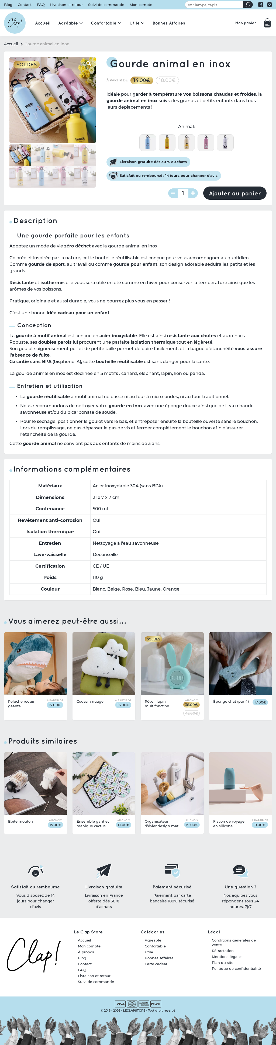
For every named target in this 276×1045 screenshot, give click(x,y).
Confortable (155, 946)
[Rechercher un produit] (248, 4)
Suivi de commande (106, 4)
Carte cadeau (156, 964)
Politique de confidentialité (236, 968)
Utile (149, 952)
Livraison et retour (66, 4)
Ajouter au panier (235, 193)
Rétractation (223, 951)
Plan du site (222, 962)
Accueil (11, 44)
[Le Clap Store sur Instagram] (269, 4)
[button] (89, 63)
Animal (186, 126)
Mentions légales (227, 956)
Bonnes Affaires (159, 958)
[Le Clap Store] (15, 22)
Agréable (153, 940)
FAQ (41, 4)
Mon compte (141, 4)
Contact (25, 4)
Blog (8, 4)
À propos (86, 952)
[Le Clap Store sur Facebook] (260, 4)
